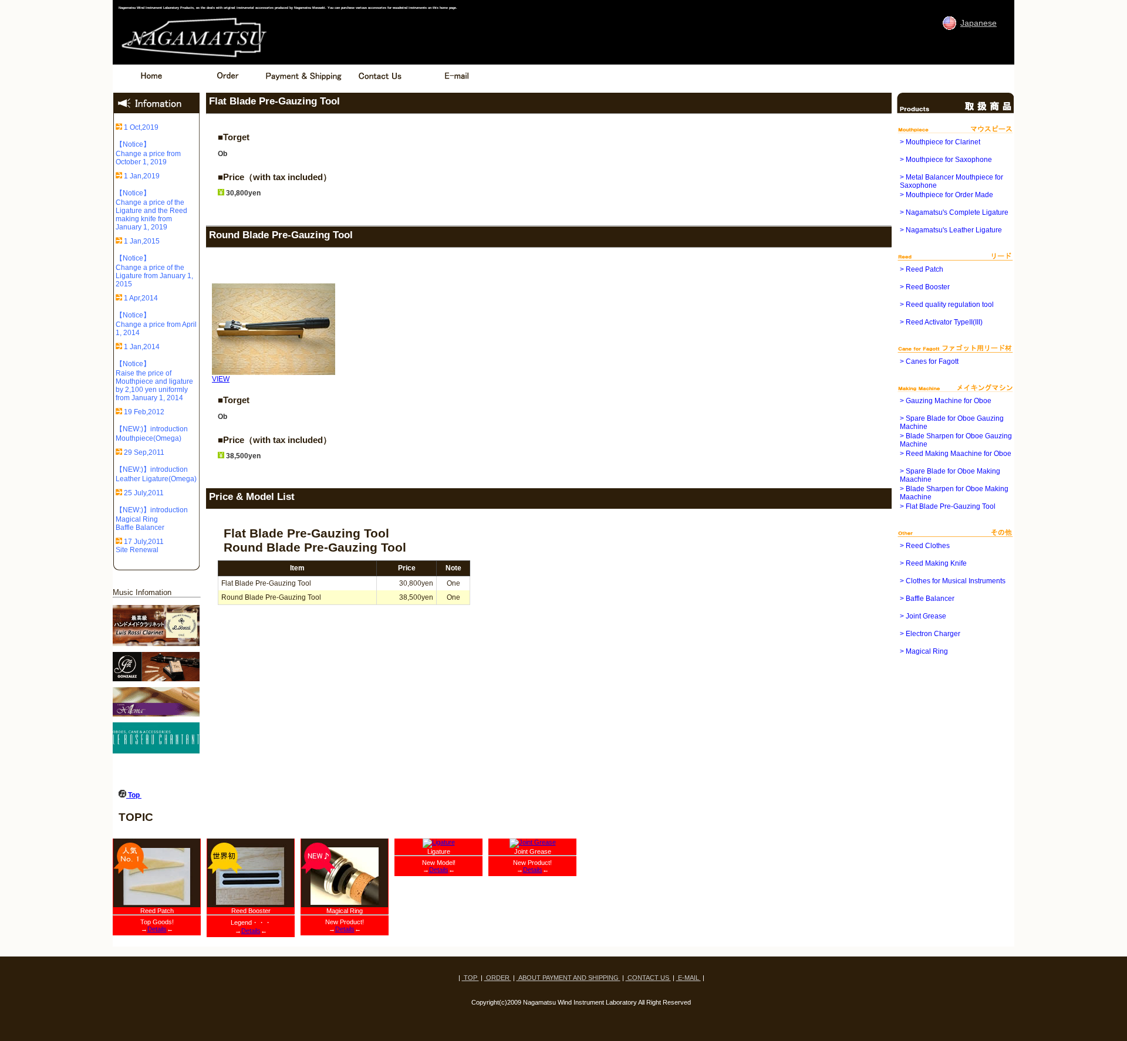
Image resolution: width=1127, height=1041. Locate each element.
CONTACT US (648, 977)
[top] (151, 84)
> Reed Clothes (925, 546)
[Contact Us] (380, 84)
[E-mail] (456, 84)
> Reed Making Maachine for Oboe (955, 453)
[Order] (227, 84)
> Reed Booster (925, 287)
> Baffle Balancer (927, 598)
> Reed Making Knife (933, 563)
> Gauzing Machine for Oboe (945, 401)
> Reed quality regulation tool (947, 304)
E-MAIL (688, 977)
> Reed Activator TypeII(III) (941, 322)
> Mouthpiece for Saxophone (946, 160)
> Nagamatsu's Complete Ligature (954, 212)
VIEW (221, 379)
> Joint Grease (923, 616)
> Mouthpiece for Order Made (946, 195)
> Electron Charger (930, 634)
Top (133, 795)
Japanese (978, 23)
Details (157, 928)
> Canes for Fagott (929, 361)
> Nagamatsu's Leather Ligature (951, 230)
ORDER (497, 977)
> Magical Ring (924, 651)
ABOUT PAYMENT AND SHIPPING (568, 977)
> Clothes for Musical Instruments (952, 581)
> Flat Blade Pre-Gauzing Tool (948, 506)
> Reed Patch (921, 269)
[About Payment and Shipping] (303, 84)
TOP (470, 977)
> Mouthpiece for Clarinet (940, 142)
